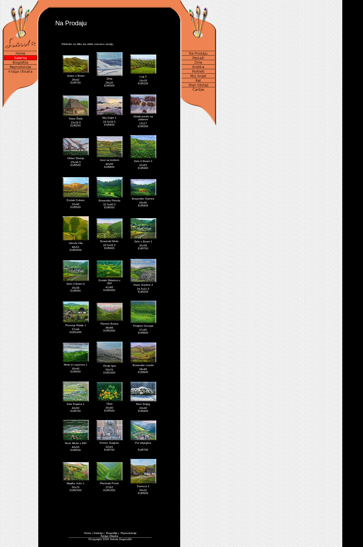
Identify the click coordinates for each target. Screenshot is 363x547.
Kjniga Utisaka (109, 535)
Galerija (98, 533)
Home (87, 533)
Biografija (111, 533)
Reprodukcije (129, 533)
